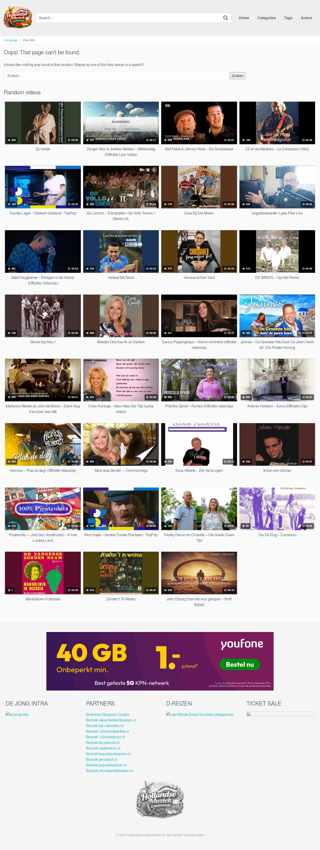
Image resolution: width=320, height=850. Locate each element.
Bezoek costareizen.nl (103, 748)
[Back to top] (307, 835)
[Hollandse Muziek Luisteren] (18, 18)
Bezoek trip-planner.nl (103, 742)
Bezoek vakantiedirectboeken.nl (111, 720)
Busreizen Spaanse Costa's (107, 714)
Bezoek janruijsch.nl (101, 759)
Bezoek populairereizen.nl (106, 765)
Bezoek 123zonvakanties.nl (107, 731)
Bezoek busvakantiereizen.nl (108, 753)
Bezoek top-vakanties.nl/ (105, 725)
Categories (266, 17)
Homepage (10, 40)
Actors (306, 17)
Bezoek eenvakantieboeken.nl (109, 770)
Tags (288, 17)
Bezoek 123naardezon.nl (105, 736)
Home (244, 17)
